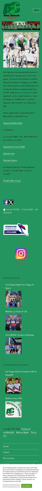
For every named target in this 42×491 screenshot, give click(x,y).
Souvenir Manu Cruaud (12, 180)
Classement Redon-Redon (13, 123)
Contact (6, 452)
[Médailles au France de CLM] (13, 322)
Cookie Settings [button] (11, 486)
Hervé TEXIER (12, 209)
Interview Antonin (10, 160)
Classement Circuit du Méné (14, 146)
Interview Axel (8, 153)
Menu (36, 10)
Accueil (6, 446)
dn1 (36, 209)
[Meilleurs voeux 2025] (13, 409)
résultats (7, 212)
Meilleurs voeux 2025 (13, 398)
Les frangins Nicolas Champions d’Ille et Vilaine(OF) (21, 373)
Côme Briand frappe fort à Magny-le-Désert (19, 286)
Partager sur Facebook (5, 202)
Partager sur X (10, 202)
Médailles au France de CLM (16, 311)
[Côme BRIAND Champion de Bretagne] (13, 346)
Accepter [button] (27, 486)
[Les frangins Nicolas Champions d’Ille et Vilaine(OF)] (13, 386)
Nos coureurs (8, 458)
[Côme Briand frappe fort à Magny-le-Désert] (13, 299)
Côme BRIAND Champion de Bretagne (19, 335)
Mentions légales (22, 432)
